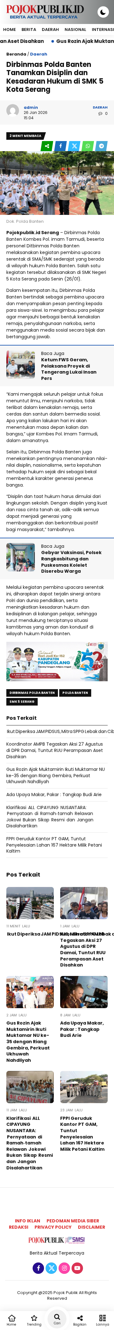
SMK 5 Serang (22, 701)
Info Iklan (27, 1221)
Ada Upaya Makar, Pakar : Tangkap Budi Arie (54, 794)
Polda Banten (75, 692)
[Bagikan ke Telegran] (101, 146)
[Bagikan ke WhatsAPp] (88, 146)
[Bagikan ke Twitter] (74, 146)
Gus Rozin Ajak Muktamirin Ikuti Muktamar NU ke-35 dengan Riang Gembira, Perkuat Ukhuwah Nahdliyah (55, 775)
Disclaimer (91, 1227)
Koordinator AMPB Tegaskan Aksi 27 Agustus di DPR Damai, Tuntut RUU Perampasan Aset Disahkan (54, 750)
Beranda (16, 54)
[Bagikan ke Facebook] (61, 146)
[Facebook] (37, 1268)
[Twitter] (50, 1268)
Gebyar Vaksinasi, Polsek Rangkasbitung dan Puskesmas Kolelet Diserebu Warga (71, 561)
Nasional (75, 30)
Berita (29, 30)
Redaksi (18, 1227)
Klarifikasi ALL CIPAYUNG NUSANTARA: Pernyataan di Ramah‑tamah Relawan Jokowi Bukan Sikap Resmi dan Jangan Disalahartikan (50, 816)
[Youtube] (76, 1268)
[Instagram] (63, 1268)
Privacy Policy (53, 1227)
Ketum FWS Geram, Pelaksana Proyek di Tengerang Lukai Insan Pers (69, 369)
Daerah (50, 30)
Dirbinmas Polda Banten (32, 692)
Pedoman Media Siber (73, 1221)
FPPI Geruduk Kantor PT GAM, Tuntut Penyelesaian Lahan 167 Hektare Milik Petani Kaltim (54, 845)
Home (9, 30)
